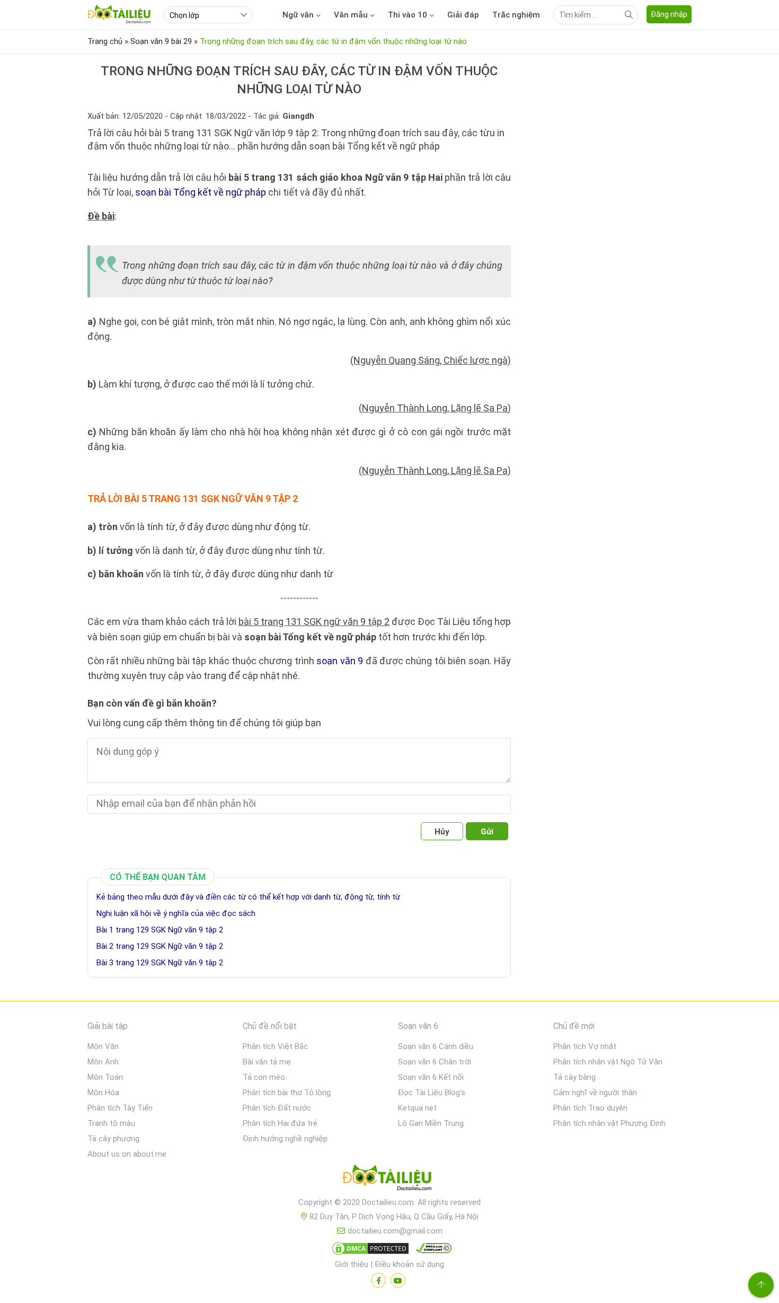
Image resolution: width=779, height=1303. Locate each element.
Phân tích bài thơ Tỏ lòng (287, 1092)
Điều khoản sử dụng (409, 1264)
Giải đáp (463, 15)
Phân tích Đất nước (277, 1108)
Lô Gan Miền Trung (431, 1123)
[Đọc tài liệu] (378, 1280)
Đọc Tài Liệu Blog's (431, 1092)
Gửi (487, 832)
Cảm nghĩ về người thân (595, 1092)
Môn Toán (105, 1077)
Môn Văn (103, 1046)
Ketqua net (417, 1108)
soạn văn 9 (339, 660)
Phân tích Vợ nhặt (584, 1046)
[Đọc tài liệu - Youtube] (398, 1280)
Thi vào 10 (407, 15)
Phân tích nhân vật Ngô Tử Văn (607, 1062)
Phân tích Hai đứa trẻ (280, 1123)
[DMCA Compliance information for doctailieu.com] (431, 1250)
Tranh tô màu (111, 1123)
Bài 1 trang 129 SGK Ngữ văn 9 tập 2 (159, 930)
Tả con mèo (264, 1077)
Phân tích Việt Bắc (275, 1046)
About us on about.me (126, 1154)
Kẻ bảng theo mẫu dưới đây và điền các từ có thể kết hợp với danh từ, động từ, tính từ (248, 897)
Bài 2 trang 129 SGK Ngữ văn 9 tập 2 (159, 946)
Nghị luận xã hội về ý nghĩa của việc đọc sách (175, 913)
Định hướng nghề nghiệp (285, 1138)
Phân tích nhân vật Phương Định (609, 1123)
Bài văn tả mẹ (267, 1062)
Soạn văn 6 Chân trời (434, 1062)
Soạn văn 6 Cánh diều (435, 1046)
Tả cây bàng (574, 1077)
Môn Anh (103, 1062)
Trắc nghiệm (516, 15)
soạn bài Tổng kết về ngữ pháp (200, 192)
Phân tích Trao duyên (590, 1108)
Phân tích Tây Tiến (120, 1108)
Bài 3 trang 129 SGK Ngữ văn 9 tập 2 (159, 962)
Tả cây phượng (113, 1138)
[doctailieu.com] (389, 1179)
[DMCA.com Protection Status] (369, 1250)
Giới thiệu (351, 1264)
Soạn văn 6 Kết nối (431, 1077)
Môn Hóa (103, 1092)
